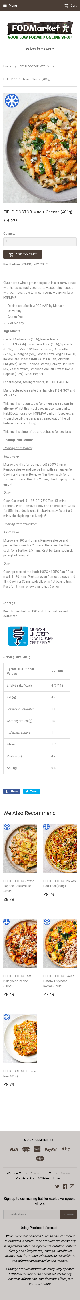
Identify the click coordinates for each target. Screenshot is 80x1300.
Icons (56, 1178)
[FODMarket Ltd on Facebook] (64, 1187)
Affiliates (43, 1178)
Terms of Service (59, 1173)
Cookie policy (25, 1178)
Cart (73, 5)
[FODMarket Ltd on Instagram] (72, 1187)
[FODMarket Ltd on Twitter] (57, 1187)
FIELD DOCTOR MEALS (34, 66)
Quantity (9, 233)
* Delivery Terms (16, 1173)
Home (7, 66)
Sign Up (68, 1214)
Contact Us (38, 1173)
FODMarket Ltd (43, 1139)
